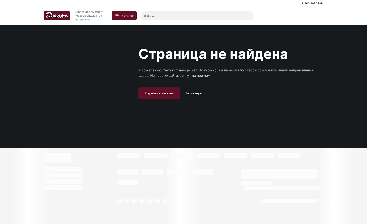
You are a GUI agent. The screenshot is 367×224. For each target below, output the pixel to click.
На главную (193, 93)
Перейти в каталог (159, 93)
